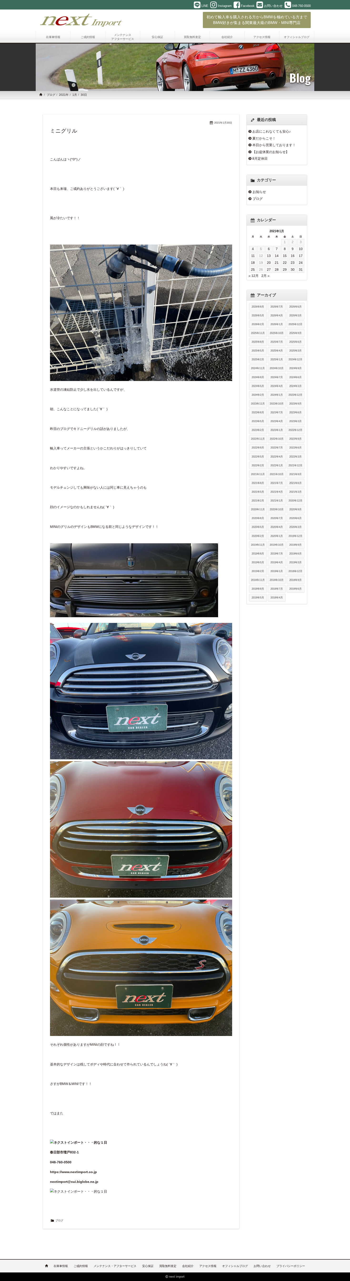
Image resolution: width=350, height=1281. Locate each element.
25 (253, 269)
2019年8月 (258, 553)
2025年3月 (295, 350)
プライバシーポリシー (290, 1266)
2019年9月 (295, 544)
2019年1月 (276, 571)
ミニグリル (63, 131)
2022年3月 (295, 456)
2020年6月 (295, 518)
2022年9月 (295, 438)
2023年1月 (276, 430)
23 (293, 263)
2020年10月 (277, 509)
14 (277, 256)
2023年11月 (258, 403)
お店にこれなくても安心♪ (271, 131)
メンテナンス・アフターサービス (115, 1266)
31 (301, 269)
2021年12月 (295, 465)
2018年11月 (258, 579)
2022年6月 (295, 447)
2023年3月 (295, 421)
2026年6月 (295, 306)
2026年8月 (258, 306)
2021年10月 (277, 474)
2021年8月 (258, 483)
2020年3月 (295, 526)
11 (253, 256)
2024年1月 (276, 394)
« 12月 (254, 276)
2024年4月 (276, 386)
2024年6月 (295, 377)
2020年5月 (258, 526)
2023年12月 (295, 394)
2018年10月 (277, 579)
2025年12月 (295, 324)
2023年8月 (258, 412)
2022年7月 (276, 447)
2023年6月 (295, 412)
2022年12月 (295, 430)
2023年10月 (277, 403)
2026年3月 (295, 315)
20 (269, 263)
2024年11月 (258, 368)
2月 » (265, 276)
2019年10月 (277, 544)
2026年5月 (258, 315)
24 (301, 263)
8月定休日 (260, 158)
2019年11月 (258, 544)
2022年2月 (258, 465)
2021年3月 (295, 491)
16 (293, 256)
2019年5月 (258, 562)
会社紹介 (188, 1266)
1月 (74, 94)
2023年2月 (258, 430)
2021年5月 (258, 491)
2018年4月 (276, 597)
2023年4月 (276, 421)
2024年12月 (295, 359)
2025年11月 (258, 333)
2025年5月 (258, 350)
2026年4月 (276, 315)
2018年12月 (295, 571)
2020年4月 (276, 526)
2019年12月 (295, 536)
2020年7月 (276, 518)
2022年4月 (276, 456)
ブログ (51, 94)
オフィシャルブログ (235, 1266)
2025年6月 (295, 341)
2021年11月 (258, 474)
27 (269, 269)
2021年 (64, 94)
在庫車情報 (61, 1266)
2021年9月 (295, 474)
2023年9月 (295, 403)
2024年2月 (258, 394)
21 (277, 263)
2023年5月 (258, 421)
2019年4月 (276, 562)
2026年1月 (276, 324)
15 (285, 256)
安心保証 (148, 1266)
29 (285, 269)
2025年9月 (295, 333)
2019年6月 (295, 553)
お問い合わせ (262, 1266)
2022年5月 (258, 456)
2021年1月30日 (223, 122)
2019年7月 (276, 553)
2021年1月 (276, 500)
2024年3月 (295, 386)
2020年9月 (295, 509)
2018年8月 (258, 588)
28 (277, 269)
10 (301, 249)
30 (293, 269)
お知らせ (259, 192)
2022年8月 (258, 447)
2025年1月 (276, 359)
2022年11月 (258, 438)
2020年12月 (295, 500)
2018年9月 (295, 579)
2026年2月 (258, 324)
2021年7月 (276, 483)
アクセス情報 (207, 1266)
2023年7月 (276, 412)
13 (269, 256)
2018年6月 (295, 588)
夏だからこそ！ (264, 138)
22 (285, 263)
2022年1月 (276, 465)
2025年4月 (276, 350)
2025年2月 (258, 359)
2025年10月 (277, 333)
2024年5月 (258, 386)
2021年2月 (258, 500)
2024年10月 (277, 368)
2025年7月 (276, 341)
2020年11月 (258, 509)
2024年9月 (295, 368)
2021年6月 (295, 483)
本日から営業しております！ (274, 145)
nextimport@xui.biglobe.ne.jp (74, 1182)
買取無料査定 (167, 1266)
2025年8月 (258, 341)
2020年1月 (276, 536)
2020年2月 (258, 536)
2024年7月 (276, 377)
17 (301, 256)
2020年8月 (258, 518)
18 (253, 263)
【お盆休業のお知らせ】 (270, 152)
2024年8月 (258, 377)
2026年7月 (276, 306)
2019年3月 (295, 562)
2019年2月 (258, 571)
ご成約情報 (81, 1266)
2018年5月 (258, 597)
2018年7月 (276, 588)
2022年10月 (277, 438)
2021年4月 (276, 491)
